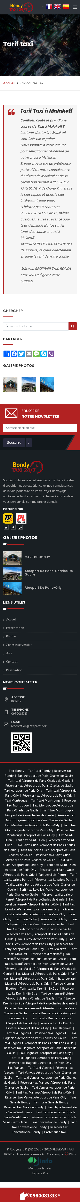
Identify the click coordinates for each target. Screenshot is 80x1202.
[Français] (49, 6)
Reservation (14, 670)
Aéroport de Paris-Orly (43, 587)
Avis (9, 653)
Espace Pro (40, 1173)
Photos (11, 636)
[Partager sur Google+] (20, 527)
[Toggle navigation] (75, 8)
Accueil (9, 83)
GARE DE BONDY (37, 557)
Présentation (15, 628)
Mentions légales (40, 1168)
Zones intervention (19, 645)
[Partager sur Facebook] (13, 527)
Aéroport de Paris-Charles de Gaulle (49, 573)
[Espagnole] (65, 6)
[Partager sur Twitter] (6, 527)
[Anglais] (57, 6)
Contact (12, 662)
